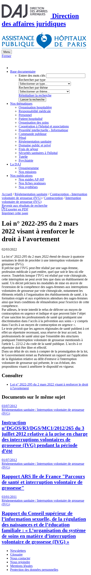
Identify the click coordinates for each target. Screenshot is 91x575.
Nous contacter (20, 558)
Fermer (6, 56)
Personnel (25, 115)
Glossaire (16, 554)
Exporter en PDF (16, 209)
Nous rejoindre (20, 562)
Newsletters (18, 550)
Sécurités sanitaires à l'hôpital (38, 153)
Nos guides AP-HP (31, 179)
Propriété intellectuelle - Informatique (43, 130)
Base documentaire (23, 71)
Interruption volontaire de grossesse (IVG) (41, 200)
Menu (6, 52)
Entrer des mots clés (32, 75)
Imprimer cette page (15, 213)
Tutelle (23, 156)
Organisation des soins (34, 122)
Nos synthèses (28, 187)
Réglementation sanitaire (35, 141)
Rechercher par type (32, 80)
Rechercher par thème (33, 87)
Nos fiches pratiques (32, 183)
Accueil (7, 194)
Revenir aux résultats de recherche (24, 205)
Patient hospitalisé (31, 119)
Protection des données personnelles (34, 569)
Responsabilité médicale (35, 111)
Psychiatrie (26, 160)
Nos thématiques (21, 103)
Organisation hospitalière (35, 107)
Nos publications (21, 175)
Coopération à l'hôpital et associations (44, 126)
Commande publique (33, 134)
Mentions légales (21, 566)
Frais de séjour (28, 149)
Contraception (53, 198)
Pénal (22, 137)
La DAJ (15, 164)
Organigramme (29, 168)
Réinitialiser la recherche (35, 95)
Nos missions (27, 172)
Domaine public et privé (35, 145)
